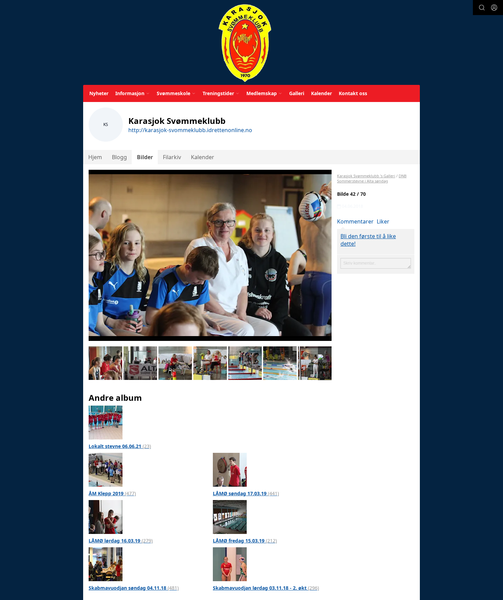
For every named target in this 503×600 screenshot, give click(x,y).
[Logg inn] (494, 7)
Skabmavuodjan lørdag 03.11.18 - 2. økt (266, 588)
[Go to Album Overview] (105, 422)
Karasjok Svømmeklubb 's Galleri (366, 175)
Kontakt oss (353, 93)
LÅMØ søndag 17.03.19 (246, 493)
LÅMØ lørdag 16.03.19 (121, 540)
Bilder (145, 157)
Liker (383, 221)
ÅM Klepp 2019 (112, 493)
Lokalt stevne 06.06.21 (120, 446)
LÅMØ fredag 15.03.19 (245, 540)
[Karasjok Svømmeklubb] (244, 44)
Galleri (296, 93)
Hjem (95, 157)
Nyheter (98, 93)
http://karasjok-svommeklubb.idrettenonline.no (190, 130)
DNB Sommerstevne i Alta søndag (372, 178)
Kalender (321, 93)
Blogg (119, 157)
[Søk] (482, 7)
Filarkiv (172, 157)
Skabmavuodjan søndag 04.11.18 (134, 588)
